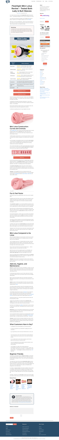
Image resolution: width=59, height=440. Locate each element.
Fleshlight (29, 19)
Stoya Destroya (24, 173)
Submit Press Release (8, 434)
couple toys (41, 73)
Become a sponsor (42, 18)
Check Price (22, 157)
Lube (40, 76)
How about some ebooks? (45, 59)
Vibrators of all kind (44, 58)
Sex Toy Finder (8, 431)
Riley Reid (29, 173)
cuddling (21, 305)
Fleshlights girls (17, 173)
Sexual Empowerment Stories (26, 431)
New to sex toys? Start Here (42, 434)
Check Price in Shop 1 (22, 90)
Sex (40, 80)
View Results (45, 65)
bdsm (40, 72)
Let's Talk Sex (8, 2)
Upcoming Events (41, 431)
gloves (30, 295)
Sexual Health (41, 81)
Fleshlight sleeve (14, 130)
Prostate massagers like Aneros (45, 55)
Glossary (7, 426)
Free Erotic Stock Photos (25, 428)
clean (17, 284)
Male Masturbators (42, 77)
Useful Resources (24, 434)
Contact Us (40, 428)
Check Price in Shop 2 (22, 94)
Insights (7, 428)
